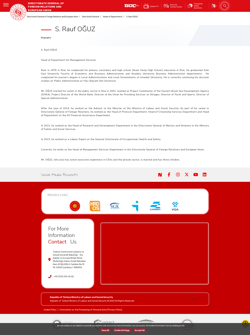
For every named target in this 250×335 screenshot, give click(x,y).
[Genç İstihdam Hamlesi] (131, 6)
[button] (214, 6)
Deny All (105, 330)
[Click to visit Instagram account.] (177, 174)
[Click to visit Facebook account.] (168, 174)
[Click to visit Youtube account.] (195, 174)
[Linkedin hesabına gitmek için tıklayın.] (204, 174)
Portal (193, 299)
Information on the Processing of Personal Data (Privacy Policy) (91, 309)
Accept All (140, 330)
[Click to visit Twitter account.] (186, 174)
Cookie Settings (122, 330)
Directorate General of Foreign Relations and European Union (52, 17)
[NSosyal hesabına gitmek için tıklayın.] (160, 174)
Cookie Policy (50, 309)
